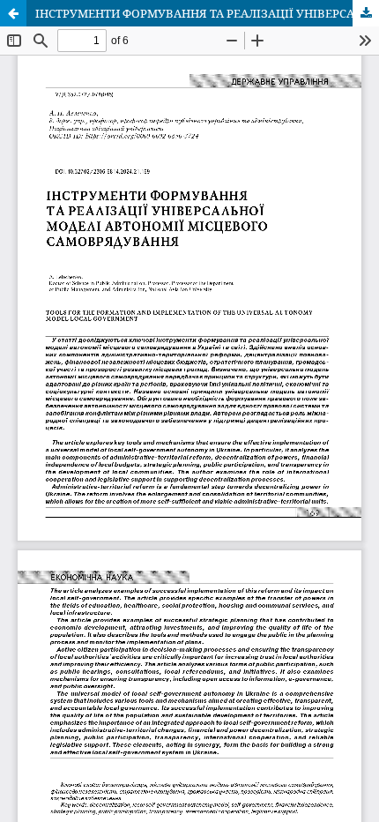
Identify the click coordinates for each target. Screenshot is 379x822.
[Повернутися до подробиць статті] (13, 13)
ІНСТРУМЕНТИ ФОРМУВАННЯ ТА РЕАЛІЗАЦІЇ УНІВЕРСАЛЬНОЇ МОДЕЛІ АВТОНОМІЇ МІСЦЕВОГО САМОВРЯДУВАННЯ (207, 13)
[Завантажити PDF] (366, 13)
